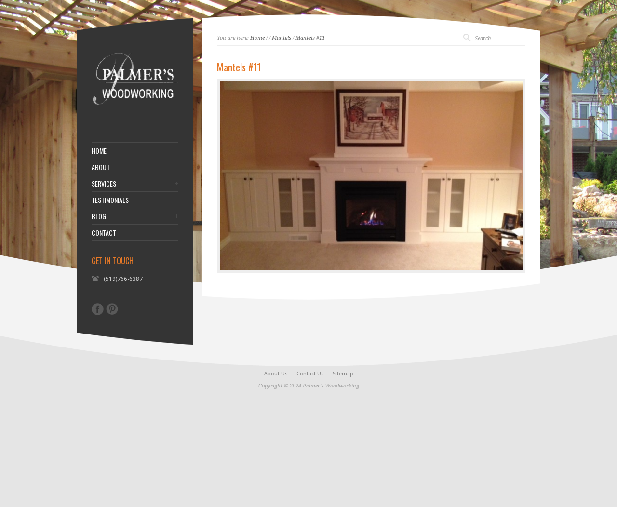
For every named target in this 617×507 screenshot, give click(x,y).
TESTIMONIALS (110, 200)
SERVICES (104, 183)
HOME (99, 150)
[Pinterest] (112, 309)
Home (257, 38)
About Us (276, 374)
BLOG (99, 216)
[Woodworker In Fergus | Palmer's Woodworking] (135, 118)
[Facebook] (98, 309)
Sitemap (343, 374)
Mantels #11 (310, 38)
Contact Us (310, 374)
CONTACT (104, 232)
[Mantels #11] (371, 175)
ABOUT (101, 167)
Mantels (281, 38)
